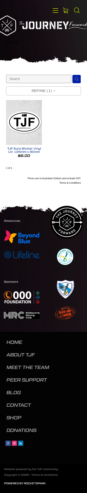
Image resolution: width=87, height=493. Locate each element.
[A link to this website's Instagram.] (14, 443)
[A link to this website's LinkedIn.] (20, 443)
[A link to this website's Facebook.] (8, 443)
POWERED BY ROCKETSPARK (25, 483)
